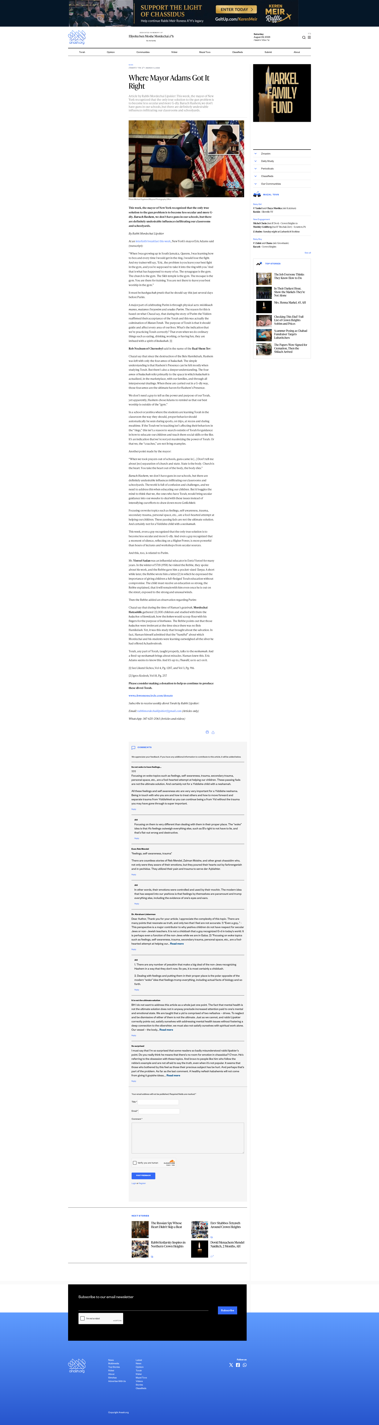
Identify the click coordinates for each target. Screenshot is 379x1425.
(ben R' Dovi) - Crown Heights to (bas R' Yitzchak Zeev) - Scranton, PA (279, 225)
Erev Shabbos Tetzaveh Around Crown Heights (226, 1225)
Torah (82, 52)
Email (135, 1111)
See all (308, 253)
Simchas (112, 1378)
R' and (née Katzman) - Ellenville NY (274, 210)
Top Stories (114, 1367)
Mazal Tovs (204, 52)
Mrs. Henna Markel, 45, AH (290, 302)
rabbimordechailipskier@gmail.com (159, 711)
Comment (137, 1119)
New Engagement (261, 220)
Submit (268, 52)
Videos (139, 1381)
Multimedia (113, 1364)
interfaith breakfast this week (153, 241)
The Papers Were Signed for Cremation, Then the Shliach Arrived (290, 348)
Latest (139, 1360)
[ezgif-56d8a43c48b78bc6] (282, 93)
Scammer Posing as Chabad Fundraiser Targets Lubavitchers (290, 334)
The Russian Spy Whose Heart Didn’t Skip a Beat (166, 1225)
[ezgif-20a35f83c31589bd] (189, 13)
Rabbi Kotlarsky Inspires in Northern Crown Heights (168, 1244)
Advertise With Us (117, 1381)
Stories (139, 1385)
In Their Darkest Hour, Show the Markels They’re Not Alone (289, 291)
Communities (143, 52)
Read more (177, 944)
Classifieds (237, 52)
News (131, 65)
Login (134, 1184)
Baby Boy (257, 239)
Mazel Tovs (141, 1378)
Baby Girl (257, 204)
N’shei (174, 52)
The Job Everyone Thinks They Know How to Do (289, 276)
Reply (133, 810)
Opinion (111, 52)
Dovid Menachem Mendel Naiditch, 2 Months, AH (227, 1244)
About (297, 52)
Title (134, 1102)
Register (142, 1184)
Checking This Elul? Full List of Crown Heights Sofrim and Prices (288, 320)
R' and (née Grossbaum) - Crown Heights (271, 244)
